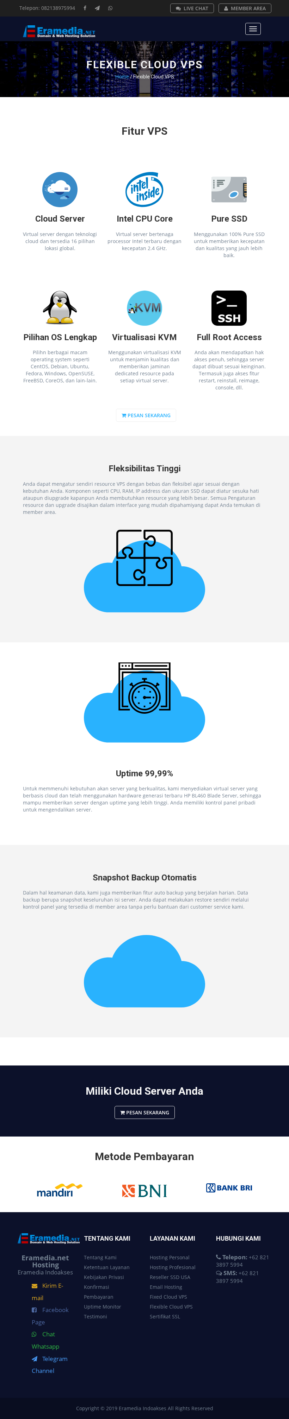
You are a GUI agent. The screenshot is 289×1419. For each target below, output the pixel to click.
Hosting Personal (170, 1257)
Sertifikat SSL (165, 1316)
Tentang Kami (100, 1257)
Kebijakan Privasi (104, 1277)
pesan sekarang (147, 1112)
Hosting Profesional (173, 1267)
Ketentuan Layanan (107, 1267)
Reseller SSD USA (170, 1277)
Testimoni (95, 1316)
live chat (196, 8)
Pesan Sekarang (148, 415)
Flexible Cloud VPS (171, 1306)
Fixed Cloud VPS (168, 1296)
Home (122, 76)
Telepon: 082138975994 (47, 8)
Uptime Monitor (102, 1306)
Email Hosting (166, 1287)
